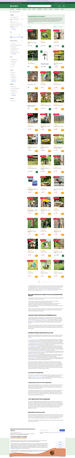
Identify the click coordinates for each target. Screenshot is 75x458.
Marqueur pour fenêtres (57, 168)
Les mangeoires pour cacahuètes (34, 345)
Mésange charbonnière (16, 45)
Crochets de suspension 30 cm (32, 168)
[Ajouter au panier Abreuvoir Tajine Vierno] (62, 88)
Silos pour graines (14, 22)
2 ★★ (13, 64)
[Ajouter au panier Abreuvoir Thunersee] (36, 130)
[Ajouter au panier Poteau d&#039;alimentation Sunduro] (62, 130)
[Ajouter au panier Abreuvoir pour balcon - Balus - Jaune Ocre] (49, 214)
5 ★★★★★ (14, 59)
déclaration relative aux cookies (38, 451)
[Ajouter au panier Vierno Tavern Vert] (36, 277)
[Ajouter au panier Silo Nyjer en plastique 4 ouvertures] (62, 235)
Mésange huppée (15, 52)
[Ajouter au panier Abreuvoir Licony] (62, 214)
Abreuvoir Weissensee (31, 63)
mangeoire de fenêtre (31, 320)
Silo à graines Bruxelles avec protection (45, 169)
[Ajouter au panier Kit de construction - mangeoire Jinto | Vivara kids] (36, 214)
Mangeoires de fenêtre (32, 357)
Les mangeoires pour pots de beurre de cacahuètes (37, 351)
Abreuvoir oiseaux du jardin (58, 105)
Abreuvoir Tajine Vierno (57, 84)
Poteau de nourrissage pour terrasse (58, 252)
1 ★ (13, 66)
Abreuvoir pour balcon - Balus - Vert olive (32, 148)
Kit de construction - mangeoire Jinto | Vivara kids (32, 210)
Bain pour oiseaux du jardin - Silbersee (58, 64)
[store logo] (14, 6)
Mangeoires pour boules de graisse (16, 20)
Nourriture (12, 9)
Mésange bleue (15, 48)
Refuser (60, 447)
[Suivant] (54, 282)
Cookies (19, 451)
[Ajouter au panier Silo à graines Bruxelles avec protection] (49, 172)
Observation (40, 9)
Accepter (60, 442)
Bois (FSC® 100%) (15, 88)
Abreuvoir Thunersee (31, 126)
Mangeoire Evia (56, 42)
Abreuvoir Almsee (43, 189)
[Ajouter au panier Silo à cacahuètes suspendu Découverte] (36, 235)
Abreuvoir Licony (56, 210)
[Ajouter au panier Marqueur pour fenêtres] (62, 172)
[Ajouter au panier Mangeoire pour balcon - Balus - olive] (62, 193)
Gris (13, 74)
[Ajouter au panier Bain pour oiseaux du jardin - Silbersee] (62, 67)
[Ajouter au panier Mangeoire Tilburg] (49, 235)
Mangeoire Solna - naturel (32, 84)
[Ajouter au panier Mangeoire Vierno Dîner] (49, 277)
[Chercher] (50, 6)
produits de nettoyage (37, 377)
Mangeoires (18, 9)
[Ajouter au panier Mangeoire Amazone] (36, 256)
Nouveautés (57, 9)
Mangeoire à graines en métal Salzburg (45, 127)
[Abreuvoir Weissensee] (33, 55)
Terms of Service (62, 432)
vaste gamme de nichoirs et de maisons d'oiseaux (50, 290)
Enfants (45, 9)
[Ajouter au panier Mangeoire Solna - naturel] (36, 88)
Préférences (60, 444)
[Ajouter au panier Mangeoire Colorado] (49, 256)
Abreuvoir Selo (43, 42)
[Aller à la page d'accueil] (10, 11)
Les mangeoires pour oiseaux (34, 339)
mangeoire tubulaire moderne (43, 319)
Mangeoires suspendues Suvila (45, 105)
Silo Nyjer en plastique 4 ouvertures (57, 231)
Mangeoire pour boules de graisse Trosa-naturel (32, 106)
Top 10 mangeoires (14, 17)
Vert (13, 72)
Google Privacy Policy (56, 432)
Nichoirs (24, 9)
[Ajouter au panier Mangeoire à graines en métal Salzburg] (49, 130)
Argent (14, 79)
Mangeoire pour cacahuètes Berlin (32, 43)
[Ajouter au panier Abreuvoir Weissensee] (36, 67)
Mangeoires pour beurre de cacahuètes (16, 26)
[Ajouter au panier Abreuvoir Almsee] (49, 193)
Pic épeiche (14, 50)
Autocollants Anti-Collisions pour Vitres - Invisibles (33, 189)
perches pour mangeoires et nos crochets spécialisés (36, 376)
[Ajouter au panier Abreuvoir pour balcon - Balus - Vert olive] (36, 151)
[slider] (10, 37)
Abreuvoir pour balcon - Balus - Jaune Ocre (45, 210)
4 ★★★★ (14, 61)
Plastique (14, 90)
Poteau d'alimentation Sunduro (58, 126)
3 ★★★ (14, 62)
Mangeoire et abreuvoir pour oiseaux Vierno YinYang (58, 148)
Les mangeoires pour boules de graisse (35, 342)
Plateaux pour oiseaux (32, 354)
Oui (13, 100)
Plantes (33, 9)
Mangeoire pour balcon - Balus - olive (59, 189)
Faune (29, 9)
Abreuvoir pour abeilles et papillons (45, 148)
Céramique (14, 91)
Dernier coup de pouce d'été (31, 0)
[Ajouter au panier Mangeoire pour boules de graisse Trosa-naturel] (36, 109)
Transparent (14, 77)
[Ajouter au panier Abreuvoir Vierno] (49, 88)
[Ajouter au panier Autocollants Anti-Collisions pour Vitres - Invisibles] (36, 193)
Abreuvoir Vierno (43, 84)
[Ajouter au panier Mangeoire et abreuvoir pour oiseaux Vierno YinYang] (62, 151)
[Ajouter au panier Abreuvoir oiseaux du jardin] (62, 109)
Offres (62, 9)
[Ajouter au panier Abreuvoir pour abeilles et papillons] (49, 151)
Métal (14, 86)
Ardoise (13, 93)
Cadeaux (50, 9)
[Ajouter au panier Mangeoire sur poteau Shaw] (62, 277)
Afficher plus (14, 53)
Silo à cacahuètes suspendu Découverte (32, 231)
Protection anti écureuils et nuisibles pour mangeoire (45, 64)
